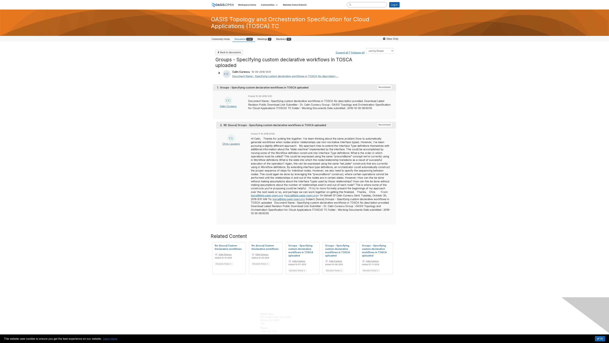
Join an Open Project (317, 318)
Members (283, 39)
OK (601, 338)
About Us (356, 314)
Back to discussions (230, 52)
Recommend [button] (385, 87)
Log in (394, 4)
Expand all (342, 52)
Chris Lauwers (231, 143)
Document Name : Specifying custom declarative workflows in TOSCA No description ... (285, 76)
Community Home (221, 39)
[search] (350, 4)
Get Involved (312, 314)
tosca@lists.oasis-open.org (267, 195)
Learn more (110, 338)
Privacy (355, 317)
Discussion (243, 39)
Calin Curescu (228, 106)
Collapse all (357, 52)
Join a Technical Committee (320, 323)
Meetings (264, 39)
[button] (270, 4)
